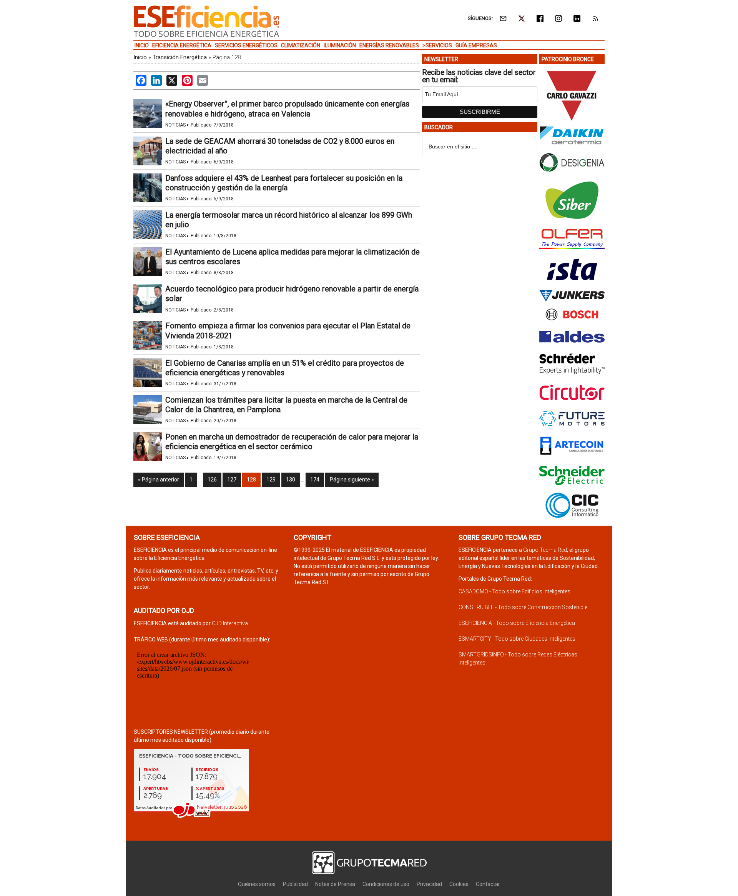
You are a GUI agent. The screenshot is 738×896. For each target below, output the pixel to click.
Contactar (488, 884)
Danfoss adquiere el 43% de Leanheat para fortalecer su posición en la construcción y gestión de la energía (283, 182)
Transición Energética (180, 57)
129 (271, 479)
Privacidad (429, 884)
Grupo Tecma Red (545, 550)
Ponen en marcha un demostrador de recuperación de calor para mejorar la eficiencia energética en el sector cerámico (291, 441)
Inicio (140, 57)
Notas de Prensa (335, 884)
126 (212, 479)
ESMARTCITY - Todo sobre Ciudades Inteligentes (517, 639)
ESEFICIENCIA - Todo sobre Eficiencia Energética (517, 623)
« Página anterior (158, 479)
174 (314, 479)
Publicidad (295, 884)
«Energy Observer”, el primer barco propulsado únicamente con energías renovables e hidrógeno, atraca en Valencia (287, 108)
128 (251, 479)
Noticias (175, 125)
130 (290, 479)
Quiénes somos (257, 884)
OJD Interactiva (230, 623)
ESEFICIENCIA (206, 21)
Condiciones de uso (385, 884)
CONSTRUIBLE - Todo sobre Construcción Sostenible (523, 607)
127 (231, 479)
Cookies (459, 884)
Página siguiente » (352, 479)
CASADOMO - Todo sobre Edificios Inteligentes (514, 591)
